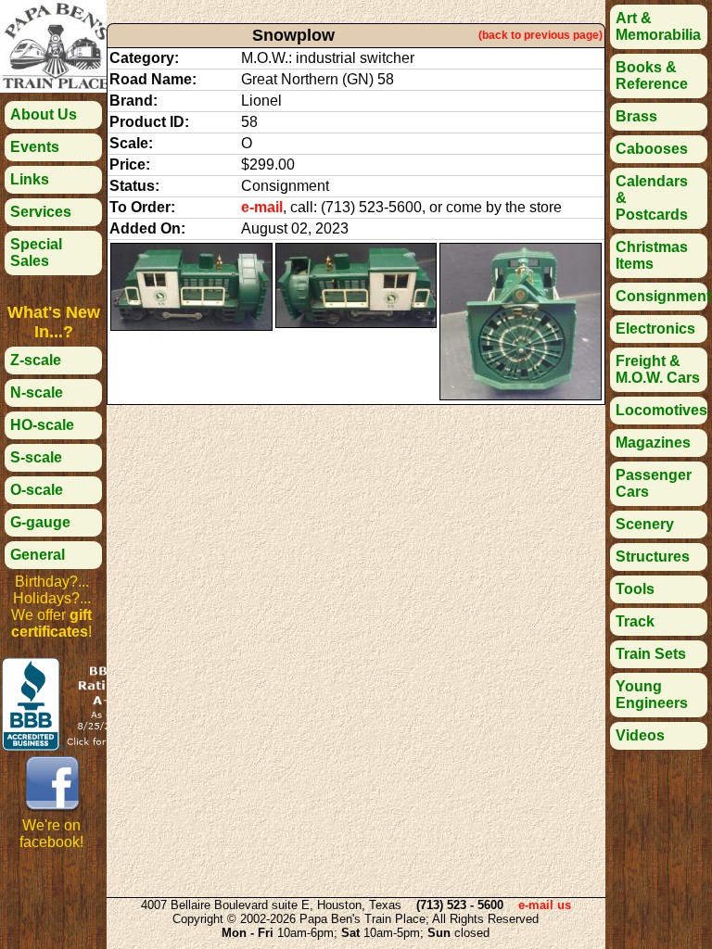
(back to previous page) (540, 35)
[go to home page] (55, 87)
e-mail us (544, 905)
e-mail (262, 207)
